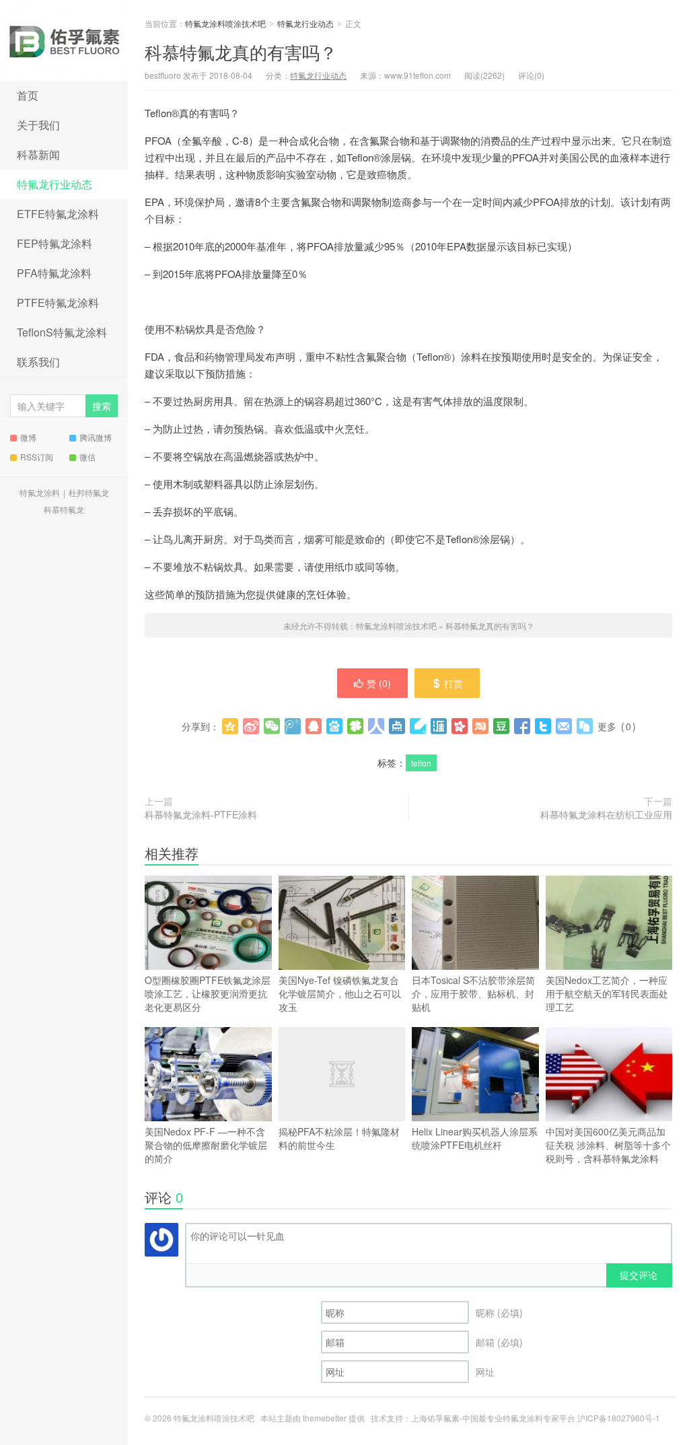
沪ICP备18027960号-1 (618, 1417)
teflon (421, 763)
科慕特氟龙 (64, 509)
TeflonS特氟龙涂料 (62, 332)
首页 (27, 95)
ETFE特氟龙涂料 (58, 213)
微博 (28, 437)
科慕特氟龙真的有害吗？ (241, 51)
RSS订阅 (36, 456)
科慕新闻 (38, 154)
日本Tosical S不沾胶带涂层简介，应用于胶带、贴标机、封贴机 (473, 993)
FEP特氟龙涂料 (54, 243)
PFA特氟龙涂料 (54, 273)
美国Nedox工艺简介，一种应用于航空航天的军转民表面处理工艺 (607, 993)
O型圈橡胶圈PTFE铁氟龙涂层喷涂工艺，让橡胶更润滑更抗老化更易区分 (207, 993)
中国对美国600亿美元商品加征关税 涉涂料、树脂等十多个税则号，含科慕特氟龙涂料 (608, 1145)
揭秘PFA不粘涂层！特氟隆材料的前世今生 (339, 1138)
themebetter (325, 1417)
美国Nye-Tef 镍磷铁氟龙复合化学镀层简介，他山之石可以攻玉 (340, 993)
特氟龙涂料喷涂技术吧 (64, 40)
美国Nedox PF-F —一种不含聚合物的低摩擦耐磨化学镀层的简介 (206, 1145)
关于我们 (38, 125)
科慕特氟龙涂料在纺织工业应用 (606, 814)
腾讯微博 (95, 437)
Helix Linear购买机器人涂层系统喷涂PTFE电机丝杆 (475, 1138)
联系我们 (38, 361)
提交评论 (638, 1274)
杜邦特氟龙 (89, 492)
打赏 (453, 683)
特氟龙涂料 (40, 492)
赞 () (379, 683)
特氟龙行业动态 (54, 184)
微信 (87, 456)
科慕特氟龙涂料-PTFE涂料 (201, 814)
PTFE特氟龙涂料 (58, 302)
